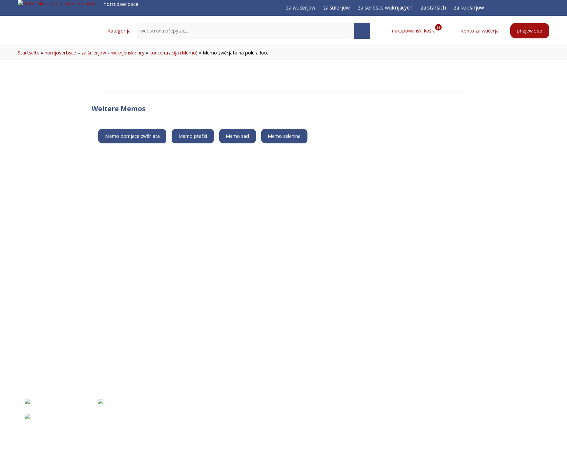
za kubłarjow (469, 7)
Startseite (28, 53)
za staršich (433, 7)
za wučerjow (300, 7)
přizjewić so (529, 31)
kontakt (360, 417)
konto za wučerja (479, 31)
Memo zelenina (284, 136)
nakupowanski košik (415, 30)
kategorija (119, 31)
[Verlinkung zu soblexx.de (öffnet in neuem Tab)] (72, 421)
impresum (415, 402)
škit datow (417, 417)
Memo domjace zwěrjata (132, 136)
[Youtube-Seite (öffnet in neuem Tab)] (533, 8)
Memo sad (237, 136)
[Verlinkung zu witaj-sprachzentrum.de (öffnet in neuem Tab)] (129, 406)
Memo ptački (192, 136)
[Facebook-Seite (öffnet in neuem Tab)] (509, 8)
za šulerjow (336, 7)
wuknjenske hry (127, 53)
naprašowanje (368, 402)
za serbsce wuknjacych (385, 7)
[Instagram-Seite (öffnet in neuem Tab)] (521, 8)
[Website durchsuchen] (362, 31)
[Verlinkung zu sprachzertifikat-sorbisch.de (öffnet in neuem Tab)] (50, 406)
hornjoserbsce (60, 53)
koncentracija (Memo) (174, 53)
